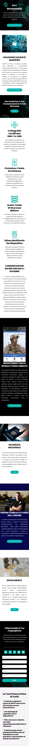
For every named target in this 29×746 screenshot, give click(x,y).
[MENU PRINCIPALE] (14, 10)
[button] (14, 704)
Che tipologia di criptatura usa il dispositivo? (10, 714)
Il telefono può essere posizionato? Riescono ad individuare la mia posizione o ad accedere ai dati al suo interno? (14, 734)
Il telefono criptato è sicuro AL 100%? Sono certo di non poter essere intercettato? (14, 704)
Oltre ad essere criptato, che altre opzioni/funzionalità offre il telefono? (14, 723)
